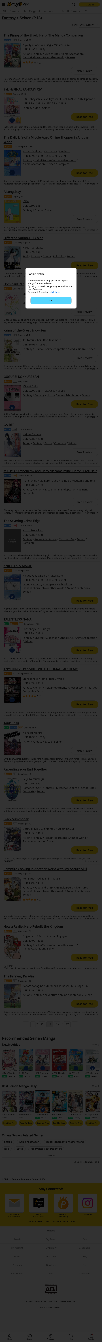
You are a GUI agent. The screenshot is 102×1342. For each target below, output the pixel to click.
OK (51, 300)
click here (55, 292)
